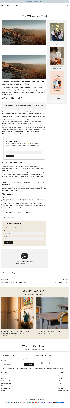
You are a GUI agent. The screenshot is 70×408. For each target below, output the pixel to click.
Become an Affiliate (6, 382)
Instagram (60, 380)
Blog (7, 10)
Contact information (63, 405)
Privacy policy (38, 405)
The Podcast (61, 387)
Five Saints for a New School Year (47, 331)
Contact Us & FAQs (5, 380)
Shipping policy (54, 405)
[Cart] (66, 5)
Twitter (59, 385)
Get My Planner (57, 44)
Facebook (60, 377)
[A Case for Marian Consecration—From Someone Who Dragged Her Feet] (17, 313)
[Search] (63, 5)
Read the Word (57, 68)
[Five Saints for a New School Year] (52, 313)
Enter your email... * (7, 364)
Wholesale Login (5, 385)
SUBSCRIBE (10, 156)
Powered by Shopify (40, 398)
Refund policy (30, 405)
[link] (7, 272)
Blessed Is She (32, 398)
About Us (3, 377)
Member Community (63, 390)
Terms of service (45, 405)
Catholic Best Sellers (57, 99)
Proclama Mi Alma (5, 387)
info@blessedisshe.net (40, 358)
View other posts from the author (24, 263)
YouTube (60, 375)
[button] (1, 204)
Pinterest (60, 382)
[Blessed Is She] (12, 5)
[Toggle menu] (2, 5)
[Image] (57, 32)
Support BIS (4, 375)
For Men (3, 390)
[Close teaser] (4, 197)
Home (2, 10)
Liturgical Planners (33, 1)
